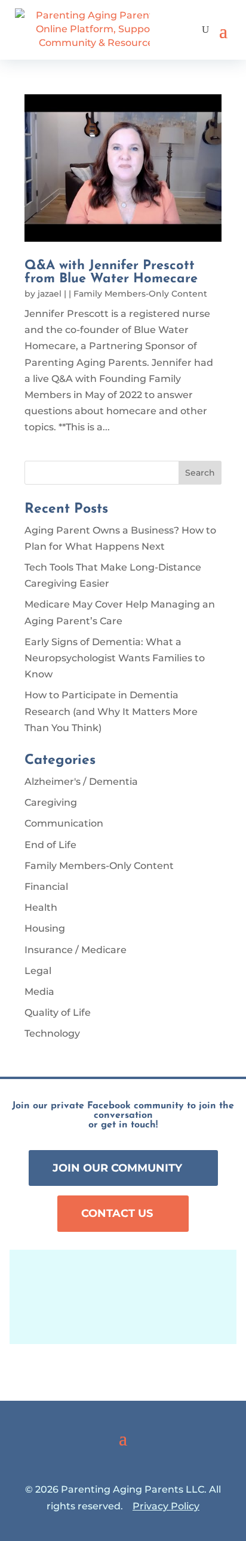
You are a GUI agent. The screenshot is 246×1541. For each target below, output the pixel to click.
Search (200, 472)
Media (39, 991)
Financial (46, 886)
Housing (44, 928)
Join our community (117, 1168)
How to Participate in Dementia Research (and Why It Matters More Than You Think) (111, 711)
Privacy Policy (166, 1506)
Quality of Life (57, 1012)
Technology (52, 1033)
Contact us (117, 1213)
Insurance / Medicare (75, 950)
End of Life (50, 844)
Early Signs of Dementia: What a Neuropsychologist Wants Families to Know (114, 658)
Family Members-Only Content (140, 293)
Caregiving (50, 802)
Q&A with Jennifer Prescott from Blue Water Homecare (111, 272)
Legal (37, 970)
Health (40, 907)
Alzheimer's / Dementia (81, 781)
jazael (49, 293)
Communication (63, 823)
